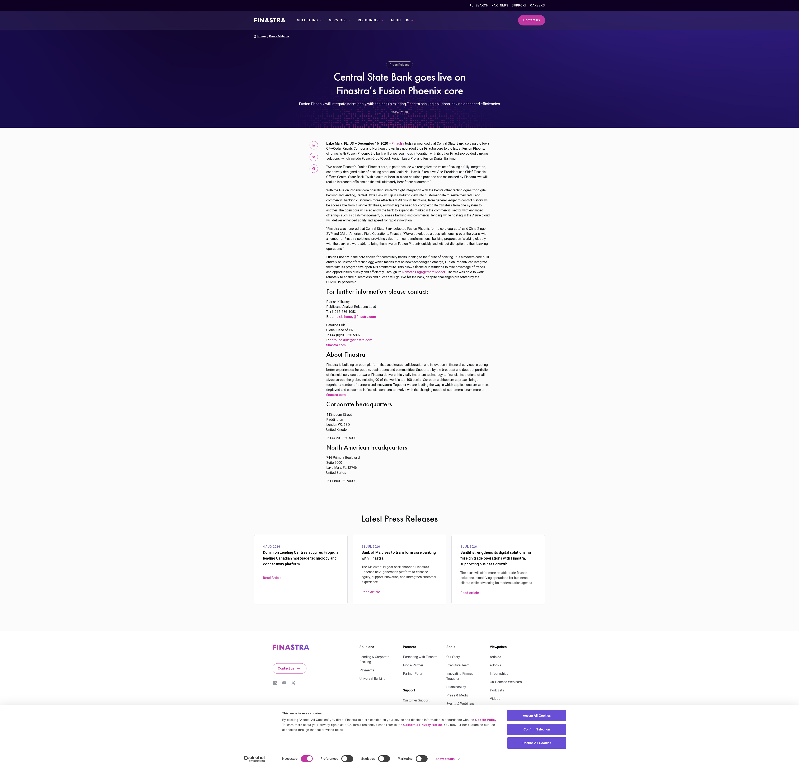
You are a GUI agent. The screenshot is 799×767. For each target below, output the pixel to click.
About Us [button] (400, 20)
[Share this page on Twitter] (314, 157)
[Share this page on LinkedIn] (314, 145)
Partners (500, 5)
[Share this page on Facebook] (314, 168)
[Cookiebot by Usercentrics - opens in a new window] (254, 759)
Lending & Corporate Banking (374, 659)
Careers (537, 5)
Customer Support (416, 700)
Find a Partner (413, 665)
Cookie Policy (486, 720)
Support (519, 5)
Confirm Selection (536, 729)
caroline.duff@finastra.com (351, 340)
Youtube (284, 682)
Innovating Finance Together (460, 676)
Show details (445, 759)
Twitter (293, 682)
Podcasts (497, 690)
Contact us (531, 20)
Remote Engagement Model (423, 272)
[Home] (269, 20)
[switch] (347, 758)
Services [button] (338, 20)
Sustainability (456, 687)
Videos (495, 699)
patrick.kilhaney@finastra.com (353, 317)
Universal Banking (372, 679)
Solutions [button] (307, 20)
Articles (495, 657)
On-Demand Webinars (506, 682)
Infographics (499, 674)
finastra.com (336, 345)
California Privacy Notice (422, 725)
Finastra (398, 143)
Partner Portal (413, 674)
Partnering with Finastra (420, 657)
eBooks (495, 665)
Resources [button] (369, 20)
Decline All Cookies (536, 743)
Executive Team (457, 665)
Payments (366, 670)
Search (481, 5)
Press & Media (279, 36)
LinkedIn (275, 682)
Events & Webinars (460, 704)
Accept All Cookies (537, 715)
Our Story (453, 657)
